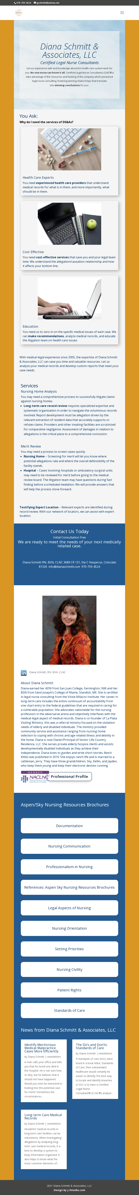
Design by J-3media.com (69, 1190)
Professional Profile (69, 776)
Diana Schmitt (36, 1056)
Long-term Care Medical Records (43, 1116)
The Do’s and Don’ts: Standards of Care (92, 1046)
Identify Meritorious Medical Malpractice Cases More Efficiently (41, 1047)
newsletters (54, 1056)
